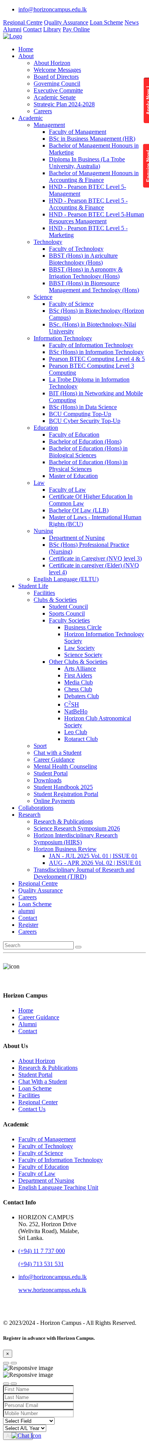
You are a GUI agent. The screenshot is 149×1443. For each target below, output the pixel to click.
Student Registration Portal (66, 794)
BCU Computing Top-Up (80, 414)
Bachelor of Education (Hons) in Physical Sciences (88, 465)
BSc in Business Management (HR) (92, 138)
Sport (40, 746)
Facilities (44, 593)
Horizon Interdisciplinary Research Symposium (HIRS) (76, 838)
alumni (26, 911)
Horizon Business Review (65, 849)
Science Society (83, 655)
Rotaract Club (81, 739)
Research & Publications (63, 821)
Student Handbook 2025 (63, 787)
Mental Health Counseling (65, 766)
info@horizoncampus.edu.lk (52, 9)
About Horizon (52, 63)
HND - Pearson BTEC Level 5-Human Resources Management (96, 217)
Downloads (48, 780)
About (26, 56)
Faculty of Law (67, 489)
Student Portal (51, 773)
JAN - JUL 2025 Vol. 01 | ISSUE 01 (93, 856)
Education (46, 427)
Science (43, 297)
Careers (43, 111)
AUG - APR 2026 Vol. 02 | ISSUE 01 (95, 863)
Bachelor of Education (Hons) (85, 441)
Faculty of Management (77, 131)
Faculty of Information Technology (91, 345)
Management (49, 125)
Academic (30, 118)
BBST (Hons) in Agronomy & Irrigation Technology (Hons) (86, 273)
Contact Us (31, 1109)
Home (25, 49)
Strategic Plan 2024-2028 (64, 104)
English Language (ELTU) (66, 579)
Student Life (33, 586)
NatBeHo (75, 711)
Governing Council (57, 83)
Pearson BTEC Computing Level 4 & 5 (97, 359)
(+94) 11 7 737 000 (41, 1251)
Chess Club (78, 689)
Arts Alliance (80, 668)
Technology (48, 242)
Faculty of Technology (76, 248)
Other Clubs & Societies (78, 661)
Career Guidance (54, 759)
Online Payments (54, 801)
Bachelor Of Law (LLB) (79, 510)
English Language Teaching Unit (58, 1187)
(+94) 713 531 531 (41, 1264)
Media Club (78, 682)
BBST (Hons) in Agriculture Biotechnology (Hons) (83, 259)
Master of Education (73, 476)
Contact (32, 29)
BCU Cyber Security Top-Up (84, 421)
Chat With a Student (42, 1081)
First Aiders (78, 675)
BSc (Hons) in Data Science (83, 407)
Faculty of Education (74, 434)
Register (28, 924)
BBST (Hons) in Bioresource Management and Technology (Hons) (94, 286)
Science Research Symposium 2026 (77, 828)
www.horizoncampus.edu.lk (52, 1290)
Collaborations (35, 807)
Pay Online (76, 29)
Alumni (12, 29)
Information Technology (63, 338)
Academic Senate (55, 97)
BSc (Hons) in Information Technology (96, 352)
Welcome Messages (57, 70)
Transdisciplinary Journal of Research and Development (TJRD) (84, 873)
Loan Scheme (106, 22)
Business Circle (83, 627)
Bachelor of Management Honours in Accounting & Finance (94, 176)
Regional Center (38, 1102)
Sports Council (67, 613)
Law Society (79, 648)
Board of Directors (56, 76)
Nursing (43, 531)
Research (29, 814)
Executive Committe (58, 90)
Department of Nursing (77, 538)
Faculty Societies (69, 620)
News (132, 22)
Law (39, 482)
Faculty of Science (71, 304)
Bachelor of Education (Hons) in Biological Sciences (88, 451)
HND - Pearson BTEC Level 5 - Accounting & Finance (88, 204)
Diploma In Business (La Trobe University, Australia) (87, 162)
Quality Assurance (66, 22)
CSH (71, 704)
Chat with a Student (57, 752)
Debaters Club (81, 696)
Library (52, 29)
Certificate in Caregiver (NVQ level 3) (95, 558)
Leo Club (75, 732)
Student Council (68, 606)
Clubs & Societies (55, 599)
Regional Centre (22, 22)
